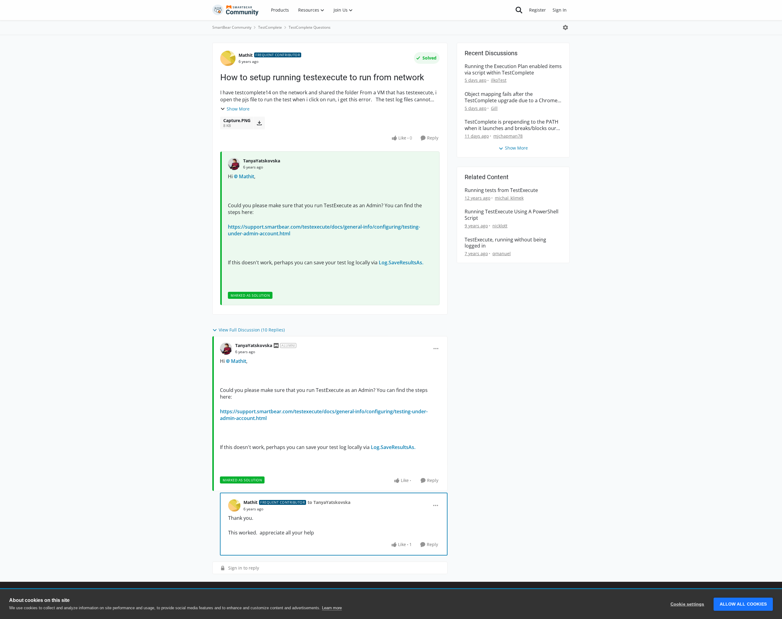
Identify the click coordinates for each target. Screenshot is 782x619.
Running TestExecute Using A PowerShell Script (511, 214)
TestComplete (270, 27)
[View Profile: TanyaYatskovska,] (234, 164)
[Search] (519, 10)
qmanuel (501, 253)
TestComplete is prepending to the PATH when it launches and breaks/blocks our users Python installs (511, 125)
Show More (238, 109)
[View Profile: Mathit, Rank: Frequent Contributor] (228, 58)
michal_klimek (509, 198)
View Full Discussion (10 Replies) (252, 330)
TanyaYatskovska (261, 161)
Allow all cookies (743, 604)
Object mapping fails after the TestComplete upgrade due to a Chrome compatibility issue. (511, 97)
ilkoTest (498, 80)
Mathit (246, 55)
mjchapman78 (508, 136)
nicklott (499, 226)
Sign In (560, 10)
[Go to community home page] (235, 10)
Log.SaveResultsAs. (401, 262)
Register (537, 10)
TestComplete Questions (310, 27)
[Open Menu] (565, 27)
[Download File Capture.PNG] (259, 123)
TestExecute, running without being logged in (505, 243)
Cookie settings (687, 604)
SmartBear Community (231, 27)
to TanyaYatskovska (329, 502)
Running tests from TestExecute (501, 190)
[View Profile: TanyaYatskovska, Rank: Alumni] (226, 348)
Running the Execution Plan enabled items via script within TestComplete (513, 69)
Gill (494, 108)
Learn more (332, 608)
